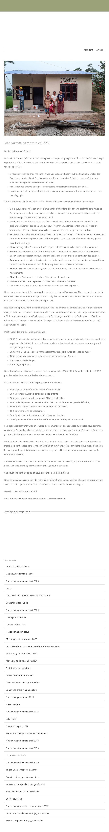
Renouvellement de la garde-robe (22, 682)
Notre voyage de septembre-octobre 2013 (27, 806)
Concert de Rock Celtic (17, 602)
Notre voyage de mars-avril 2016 (22, 747)
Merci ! (9, 588)
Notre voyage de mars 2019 (20, 697)
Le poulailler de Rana (16, 755)
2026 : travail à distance (17, 566)
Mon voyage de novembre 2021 (21, 660)
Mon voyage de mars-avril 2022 (21, 653)
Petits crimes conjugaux (17, 631)
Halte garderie (13, 704)
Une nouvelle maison (16, 624)
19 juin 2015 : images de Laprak (21, 769)
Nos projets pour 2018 (17, 726)
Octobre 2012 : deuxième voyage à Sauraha (27, 813)
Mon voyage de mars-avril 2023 (21, 639)
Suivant (99, 49)
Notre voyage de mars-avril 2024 (22, 610)
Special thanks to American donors (22, 791)
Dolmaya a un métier (16, 617)
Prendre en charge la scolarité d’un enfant (26, 733)
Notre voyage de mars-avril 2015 (22, 762)
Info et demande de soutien (19, 675)
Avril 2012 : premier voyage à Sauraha (24, 820)
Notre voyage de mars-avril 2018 (22, 711)
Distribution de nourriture (18, 668)
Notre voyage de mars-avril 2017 (22, 740)
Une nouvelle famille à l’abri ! (19, 573)
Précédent (88, 49)
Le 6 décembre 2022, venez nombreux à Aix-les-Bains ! (33, 646)
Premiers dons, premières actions (22, 776)
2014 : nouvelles (14, 798)
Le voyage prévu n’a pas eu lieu (21, 689)
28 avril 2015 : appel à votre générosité (25, 784)
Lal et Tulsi (11, 718)
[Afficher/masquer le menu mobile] (103, 7)
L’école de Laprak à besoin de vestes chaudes (28, 595)
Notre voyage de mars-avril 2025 (22, 580)
